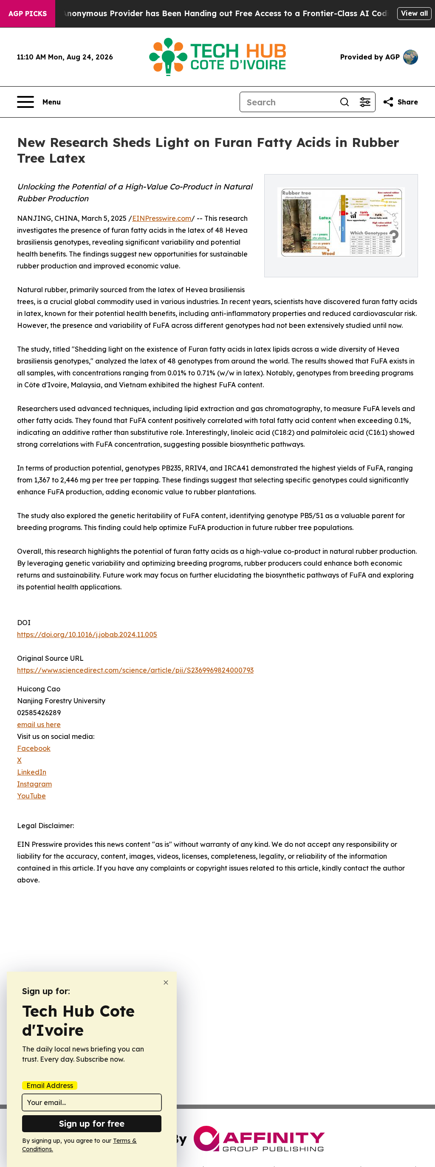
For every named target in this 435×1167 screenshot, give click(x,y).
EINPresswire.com (161, 218)
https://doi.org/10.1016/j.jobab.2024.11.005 (87, 634)
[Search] (344, 102)
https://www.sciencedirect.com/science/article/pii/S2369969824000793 (135, 670)
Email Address (49, 1085)
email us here (39, 724)
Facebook (34, 748)
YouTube (31, 796)
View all (414, 13)
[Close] (166, 982)
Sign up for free (91, 1123)
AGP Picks (27, 13)
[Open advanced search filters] (365, 102)
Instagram (34, 784)
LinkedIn (31, 772)
